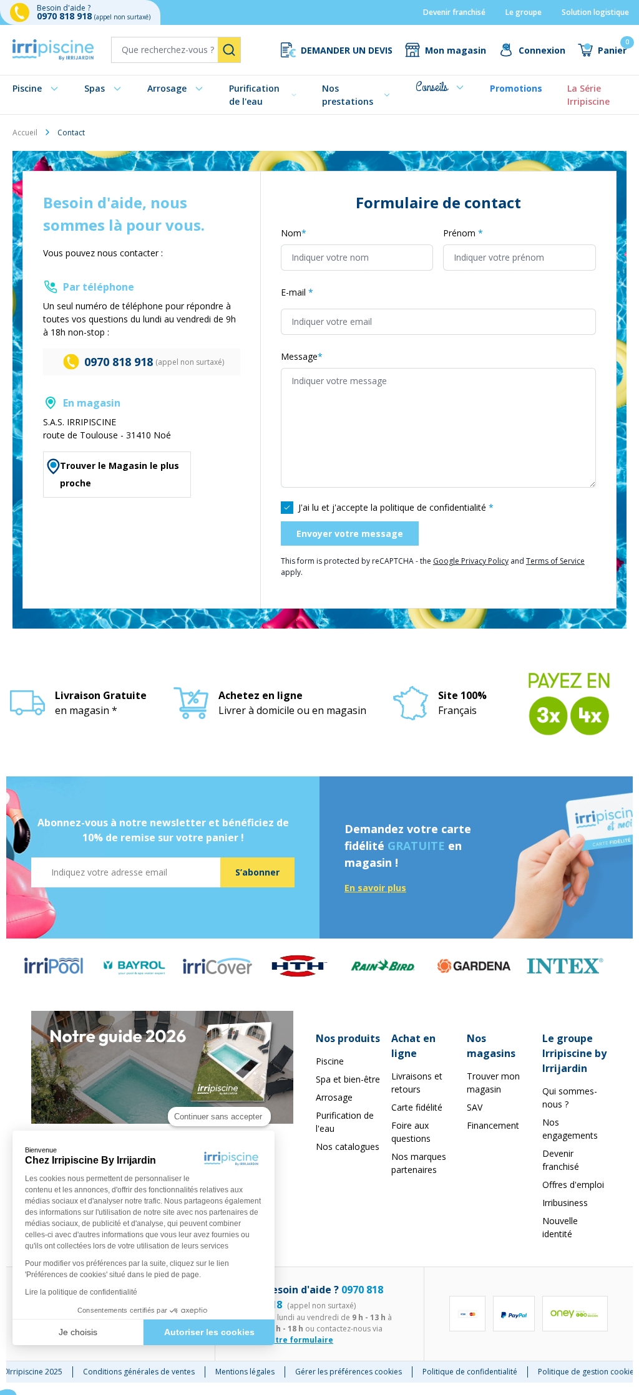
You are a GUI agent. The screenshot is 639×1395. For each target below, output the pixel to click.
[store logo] (53, 49)
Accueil (24, 132)
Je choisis (78, 1332)
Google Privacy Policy (471, 561)
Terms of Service (555, 561)
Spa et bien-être (348, 1079)
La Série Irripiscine (588, 94)
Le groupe (523, 12)
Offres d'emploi (573, 1184)
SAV (474, 1107)
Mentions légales (245, 1371)
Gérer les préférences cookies (348, 1371)
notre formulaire (299, 1340)
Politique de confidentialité (469, 1371)
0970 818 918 (65, 16)
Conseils (431, 87)
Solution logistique (595, 12)
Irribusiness (565, 1203)
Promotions (516, 88)
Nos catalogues (347, 1146)
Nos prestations (347, 94)
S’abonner (257, 872)
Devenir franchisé (454, 12)
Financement (493, 1125)
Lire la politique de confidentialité (81, 1292)
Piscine (27, 88)
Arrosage (167, 88)
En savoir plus (375, 888)
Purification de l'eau (254, 94)
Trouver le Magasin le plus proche (119, 474)
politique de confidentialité (433, 507)
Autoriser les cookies (209, 1332)
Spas (94, 88)
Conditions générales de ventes (139, 1371)
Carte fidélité (416, 1107)
